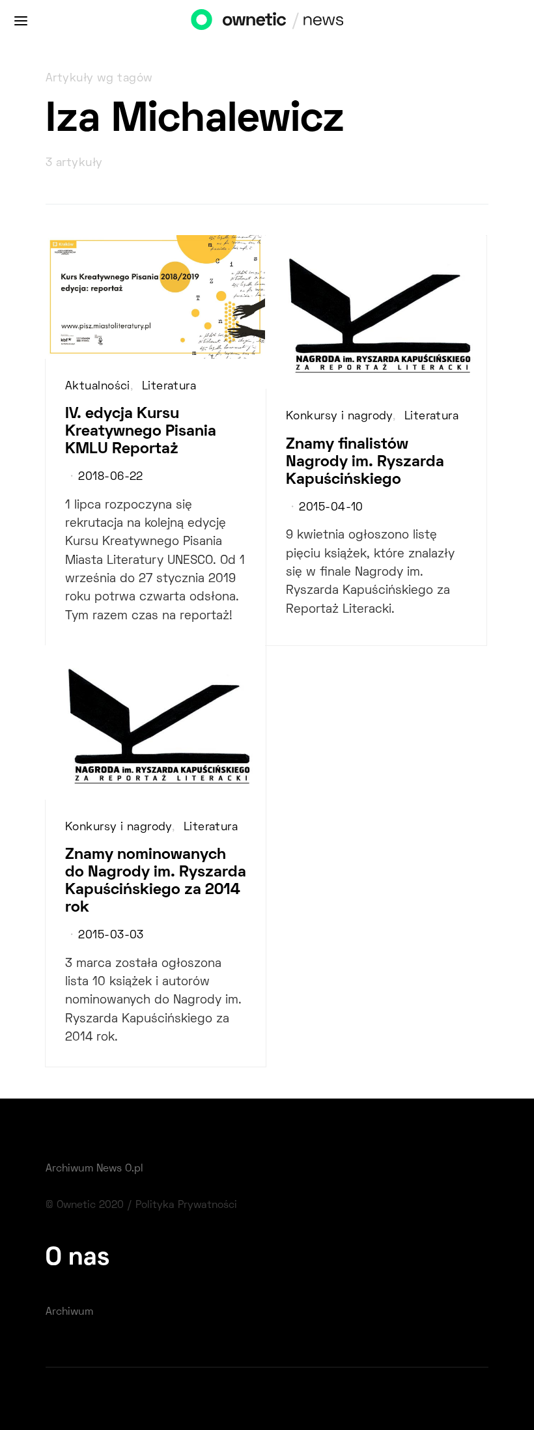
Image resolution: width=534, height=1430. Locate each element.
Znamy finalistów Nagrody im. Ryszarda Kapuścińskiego (365, 462)
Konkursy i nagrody (339, 417)
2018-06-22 (110, 477)
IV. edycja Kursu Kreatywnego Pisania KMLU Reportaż (140, 431)
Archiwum (69, 1312)
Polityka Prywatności (186, 1205)
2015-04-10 (331, 508)
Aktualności (97, 387)
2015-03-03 (110, 936)
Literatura (169, 387)
